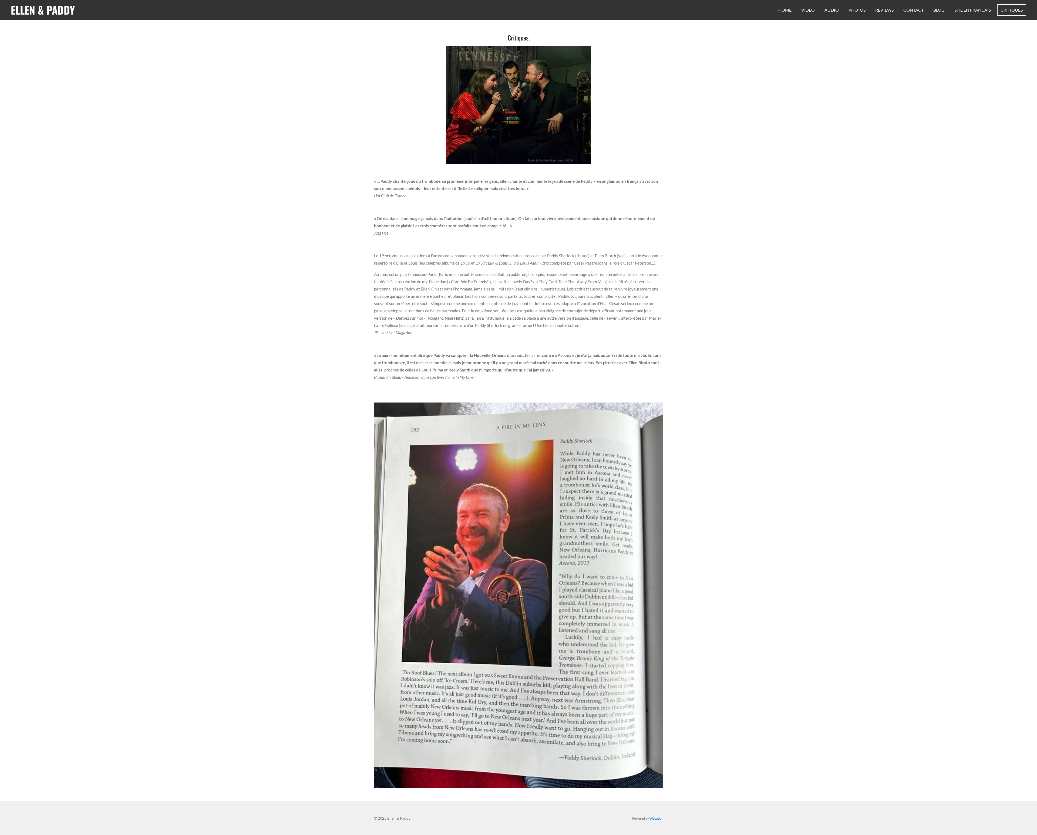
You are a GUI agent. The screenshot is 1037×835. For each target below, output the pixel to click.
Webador (656, 818)
